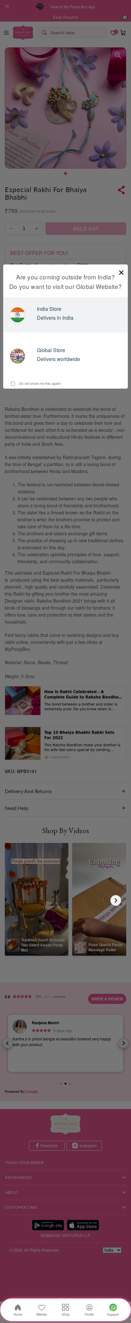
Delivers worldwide (58, 359)
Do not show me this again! (39, 383)
